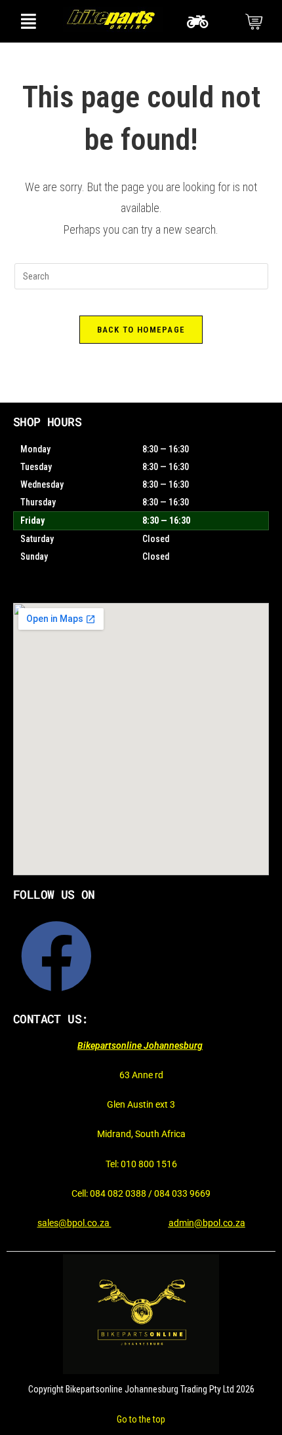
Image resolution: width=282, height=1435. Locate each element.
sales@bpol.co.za (74, 1223)
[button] (28, 21)
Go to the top (141, 1419)
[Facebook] (56, 956)
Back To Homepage (141, 330)
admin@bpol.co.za (207, 1223)
